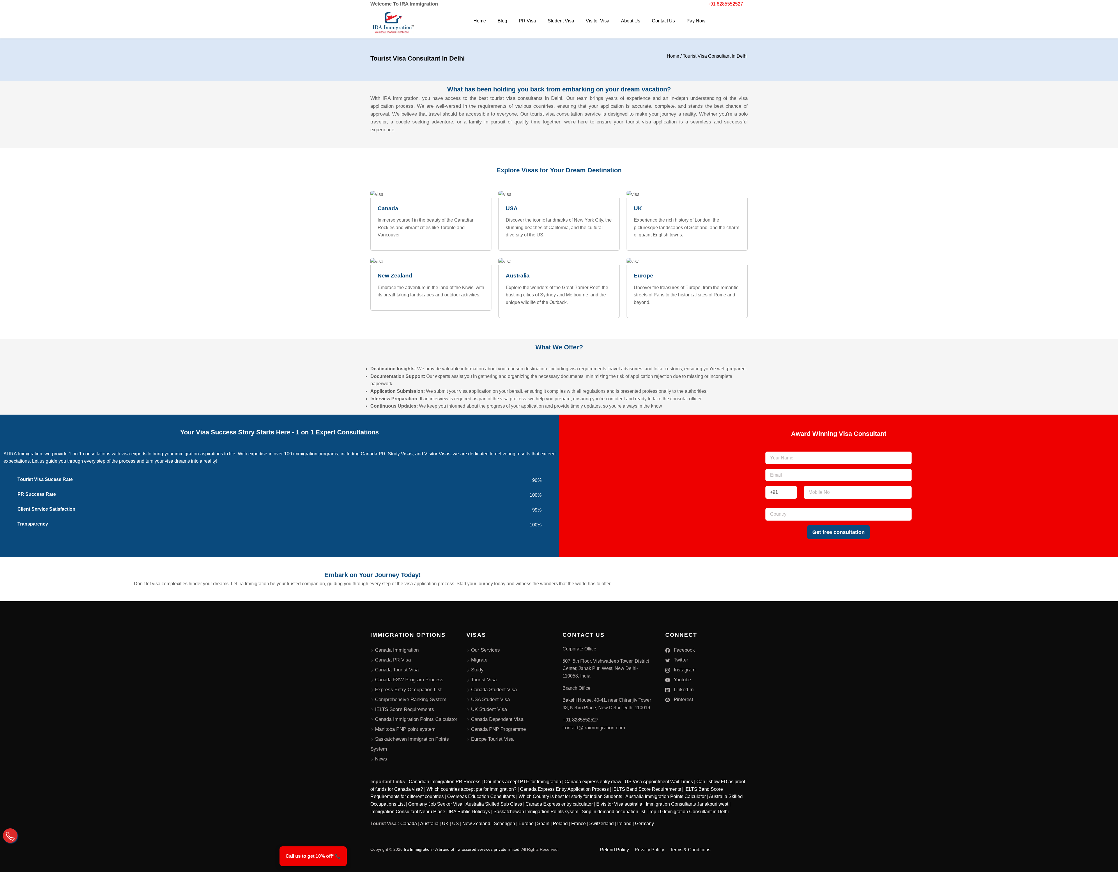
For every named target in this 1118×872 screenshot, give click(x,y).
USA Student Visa (490, 699)
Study (477, 670)
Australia (429, 823)
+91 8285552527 (725, 3)
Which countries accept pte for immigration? (471, 789)
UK (445, 823)
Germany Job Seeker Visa (435, 804)
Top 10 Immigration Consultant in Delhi (689, 811)
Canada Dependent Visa (497, 719)
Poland (560, 823)
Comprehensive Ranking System (410, 699)
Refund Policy (614, 849)
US (455, 823)
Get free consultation (838, 532)
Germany (644, 823)
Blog (502, 20)
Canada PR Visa (393, 660)
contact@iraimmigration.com (593, 728)
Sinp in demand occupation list (613, 811)
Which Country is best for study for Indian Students (570, 796)
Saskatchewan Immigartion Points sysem (535, 811)
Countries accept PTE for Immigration (522, 781)
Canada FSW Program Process (409, 679)
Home (479, 20)
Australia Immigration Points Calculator (665, 796)
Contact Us (663, 20)
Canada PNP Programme (498, 729)
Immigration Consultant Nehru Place (407, 811)
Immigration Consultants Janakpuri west (687, 804)
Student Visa (561, 20)
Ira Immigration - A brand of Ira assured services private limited (461, 849)
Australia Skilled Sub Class (494, 804)
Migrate (479, 660)
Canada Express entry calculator (559, 804)
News (381, 759)
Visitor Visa (597, 20)
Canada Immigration (397, 650)
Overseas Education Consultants (481, 796)
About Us (630, 20)
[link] (313, 856)
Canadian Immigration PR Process (444, 781)
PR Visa (527, 20)
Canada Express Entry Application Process (564, 789)
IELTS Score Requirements (404, 709)
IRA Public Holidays (469, 811)
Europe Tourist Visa (492, 739)
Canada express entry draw (593, 781)
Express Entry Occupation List (408, 689)
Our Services (485, 650)
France (578, 823)
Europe (526, 823)
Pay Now (696, 20)
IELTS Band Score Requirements (646, 789)
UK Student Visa (489, 709)
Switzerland (601, 823)
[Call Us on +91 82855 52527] (10, 835)
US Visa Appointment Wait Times (659, 781)
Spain (543, 823)
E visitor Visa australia (619, 804)
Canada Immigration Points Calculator (416, 719)
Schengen (504, 823)
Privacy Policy (649, 849)
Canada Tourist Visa (397, 670)
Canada (408, 823)
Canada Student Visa (494, 689)
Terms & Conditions (690, 849)
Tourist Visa (484, 679)
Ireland (624, 823)
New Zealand (476, 823)
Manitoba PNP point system (405, 729)
